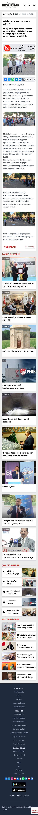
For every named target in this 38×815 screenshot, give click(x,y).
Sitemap (19, 770)
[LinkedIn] (20, 79)
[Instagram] (12, 778)
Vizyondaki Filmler (19, 736)
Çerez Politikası (19, 703)
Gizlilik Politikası (19, 707)
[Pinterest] (29, 778)
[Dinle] (26, 79)
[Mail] (23, 79)
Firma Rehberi (19, 755)
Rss (19, 766)
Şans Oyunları (19, 740)
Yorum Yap (30, 247)
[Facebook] (5, 79)
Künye (19, 696)
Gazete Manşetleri (19, 725)
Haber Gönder (19, 751)
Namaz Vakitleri (19, 718)
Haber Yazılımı (23, 795)
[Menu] (25, 5)
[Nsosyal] (32, 778)
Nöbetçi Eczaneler (19, 721)
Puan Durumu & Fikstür (19, 733)
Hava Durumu (19, 714)
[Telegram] (16, 79)
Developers (19, 773)
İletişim (19, 699)
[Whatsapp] (12, 79)
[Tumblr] (20, 778)
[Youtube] (15, 778)
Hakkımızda (19, 692)
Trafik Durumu (19, 744)
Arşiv (19, 762)
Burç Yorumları (19, 729)
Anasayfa (8, 14)
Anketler (19, 759)
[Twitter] (9, 79)
